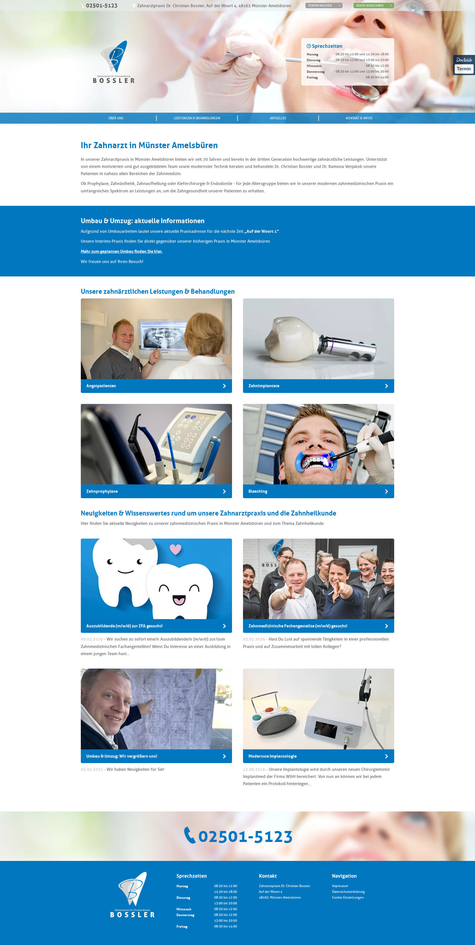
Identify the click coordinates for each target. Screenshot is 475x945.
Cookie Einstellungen (348, 897)
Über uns (116, 118)
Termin (464, 68)
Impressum (340, 886)
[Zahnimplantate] (318, 345)
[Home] (113, 61)
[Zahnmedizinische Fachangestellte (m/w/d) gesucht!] (318, 586)
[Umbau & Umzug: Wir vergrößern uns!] (156, 716)
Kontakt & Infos (359, 118)
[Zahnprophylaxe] (156, 451)
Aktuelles (278, 118)
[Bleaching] (318, 451)
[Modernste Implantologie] (318, 716)
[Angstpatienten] (156, 345)
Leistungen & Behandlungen (197, 118)
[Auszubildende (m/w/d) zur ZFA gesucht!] (156, 586)
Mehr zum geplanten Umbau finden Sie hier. (121, 251)
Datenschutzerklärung (348, 891)
